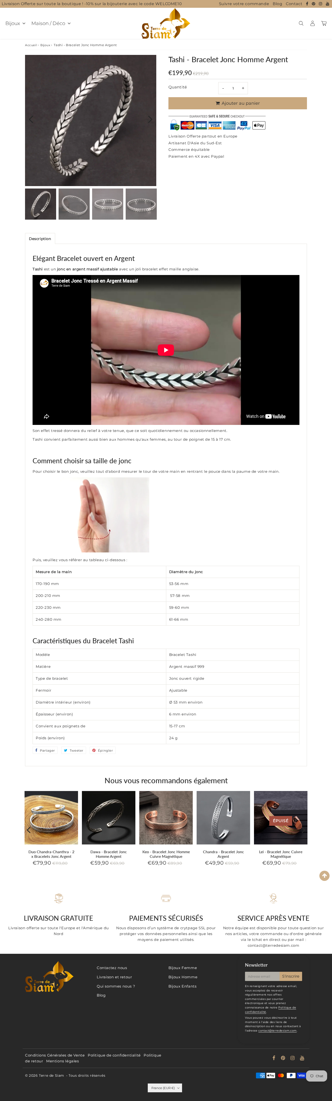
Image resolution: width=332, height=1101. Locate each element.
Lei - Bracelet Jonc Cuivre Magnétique (280, 854)
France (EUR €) (163, 1088)
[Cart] (323, 23)
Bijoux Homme (182, 977)
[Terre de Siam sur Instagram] (321, 3)
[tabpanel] (40, 204)
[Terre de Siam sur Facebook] (307, 3)
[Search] (301, 23)
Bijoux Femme (182, 967)
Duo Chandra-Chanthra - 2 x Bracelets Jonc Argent (51, 854)
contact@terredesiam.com (277, 1030)
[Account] (312, 23)
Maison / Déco (48, 23)
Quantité (177, 87)
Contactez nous (112, 967)
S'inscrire (290, 976)
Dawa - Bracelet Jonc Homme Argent (108, 854)
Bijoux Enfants (182, 986)
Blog (277, 3)
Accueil (31, 45)
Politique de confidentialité (114, 1055)
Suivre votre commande (244, 3)
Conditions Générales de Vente (55, 1055)
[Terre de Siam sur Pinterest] (314, 3)
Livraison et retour (114, 977)
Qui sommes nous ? (116, 986)
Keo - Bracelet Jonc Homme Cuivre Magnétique (166, 854)
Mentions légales (62, 1061)
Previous (31, 119)
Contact (294, 3)
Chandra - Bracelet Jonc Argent (223, 854)
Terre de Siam (51, 1075)
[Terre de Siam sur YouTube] (328, 3)
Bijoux (12, 23)
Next (150, 119)
